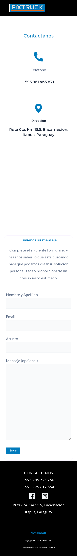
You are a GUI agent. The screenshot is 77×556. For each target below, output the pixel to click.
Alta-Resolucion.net (46, 547)
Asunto (12, 338)
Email (10, 316)
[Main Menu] (68, 8)
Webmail (38, 533)
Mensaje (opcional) (22, 360)
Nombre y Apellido (22, 294)
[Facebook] (32, 496)
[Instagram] (44, 496)
